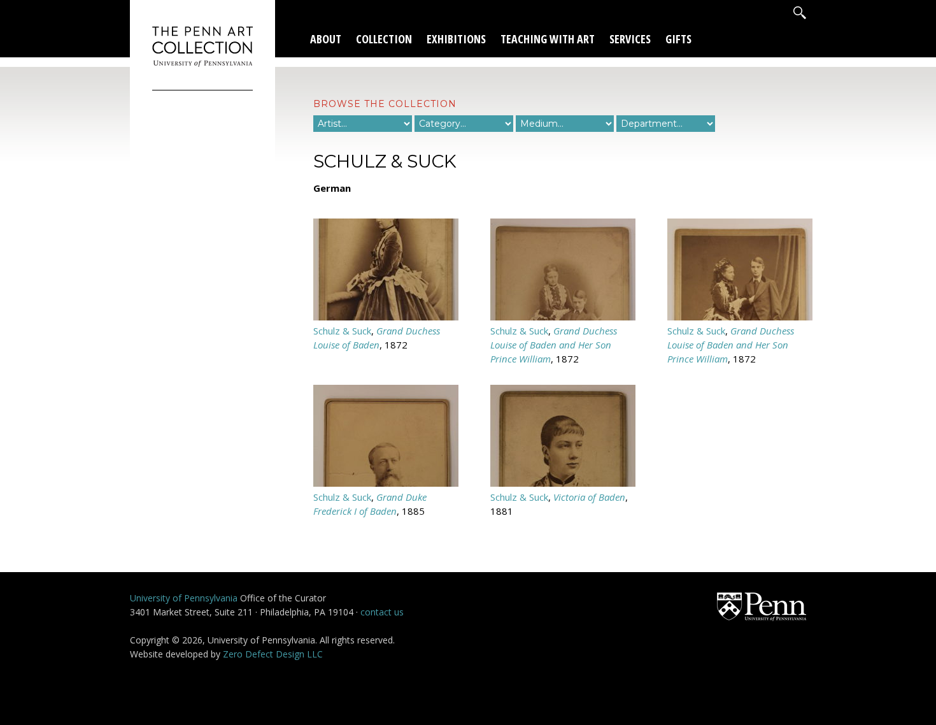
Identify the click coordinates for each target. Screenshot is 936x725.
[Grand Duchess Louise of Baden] (385, 316)
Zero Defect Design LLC (273, 654)
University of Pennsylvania (184, 598)
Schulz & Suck (342, 330)
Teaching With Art (547, 39)
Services (630, 39)
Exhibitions (456, 39)
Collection (384, 39)
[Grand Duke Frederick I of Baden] (385, 483)
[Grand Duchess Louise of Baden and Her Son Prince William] (562, 316)
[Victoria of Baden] (562, 483)
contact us (382, 612)
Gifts (678, 39)
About (325, 39)
